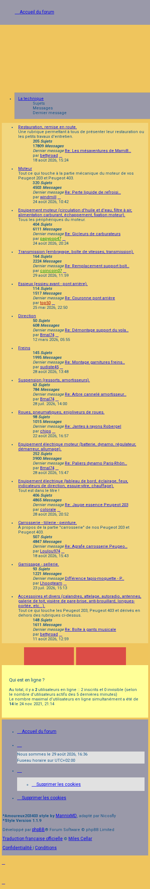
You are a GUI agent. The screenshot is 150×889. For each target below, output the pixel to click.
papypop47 (50, 238)
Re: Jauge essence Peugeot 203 (96, 504)
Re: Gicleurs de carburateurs (93, 234)
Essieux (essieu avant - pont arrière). (53, 284)
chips (45, 431)
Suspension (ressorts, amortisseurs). (54, 380)
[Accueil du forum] (75, 57)
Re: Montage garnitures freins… (95, 362)
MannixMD (66, 815)
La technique (31, 98)
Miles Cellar (80, 838)
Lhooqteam (51, 583)
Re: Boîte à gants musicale (90, 629)
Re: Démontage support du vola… (97, 330)
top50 (45, 302)
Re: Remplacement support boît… (97, 266)
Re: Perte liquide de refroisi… (93, 192)
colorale (48, 509)
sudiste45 (49, 367)
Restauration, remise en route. (47, 127)
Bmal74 (47, 335)
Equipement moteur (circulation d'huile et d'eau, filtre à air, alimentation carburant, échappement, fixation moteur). (75, 212)
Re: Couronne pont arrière (90, 298)
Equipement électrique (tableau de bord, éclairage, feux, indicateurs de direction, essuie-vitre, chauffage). (73, 483)
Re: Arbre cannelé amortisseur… (95, 394)
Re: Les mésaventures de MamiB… (98, 150)
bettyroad (49, 155)
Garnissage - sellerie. (38, 564)
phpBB (38, 829)
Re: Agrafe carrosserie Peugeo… (96, 546)
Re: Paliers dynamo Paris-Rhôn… (96, 463)
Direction (27, 316)
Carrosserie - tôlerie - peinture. (47, 522)
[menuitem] (56, 784)
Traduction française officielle (33, 838)
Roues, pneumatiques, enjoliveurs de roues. (61, 412)
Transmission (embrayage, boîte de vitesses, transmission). (76, 251)
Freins (24, 348)
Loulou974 (50, 551)
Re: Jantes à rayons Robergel (93, 426)
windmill (48, 197)
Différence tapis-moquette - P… (94, 578)
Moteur (25, 168)
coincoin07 (51, 270)
